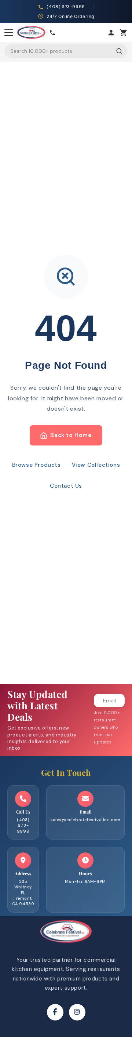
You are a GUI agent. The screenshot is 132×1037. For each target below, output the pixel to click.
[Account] (111, 33)
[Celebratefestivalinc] (66, 945)
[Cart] (124, 33)
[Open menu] (8, 32)
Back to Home (71, 435)
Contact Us (66, 486)
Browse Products (36, 465)
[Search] (119, 51)
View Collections (96, 465)
